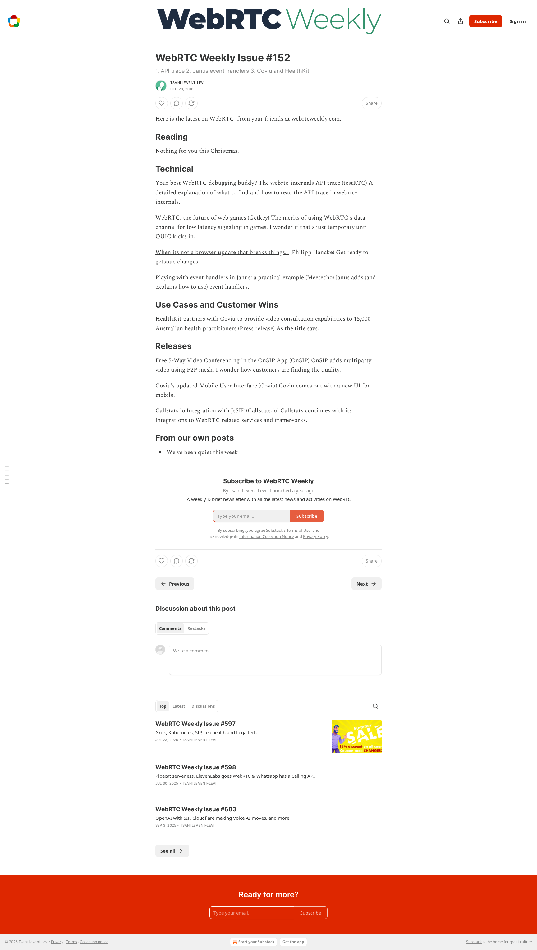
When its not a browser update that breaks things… (222, 252)
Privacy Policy (315, 536)
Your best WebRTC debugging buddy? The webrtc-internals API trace (247, 183)
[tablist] (182, 628)
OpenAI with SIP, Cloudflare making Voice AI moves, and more (222, 818)
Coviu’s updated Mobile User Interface (206, 385)
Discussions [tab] (203, 706)
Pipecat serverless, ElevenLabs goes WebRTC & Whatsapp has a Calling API (235, 776)
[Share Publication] (460, 21)
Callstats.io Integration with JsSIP (200, 410)
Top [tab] (162, 706)
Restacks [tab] (196, 628)
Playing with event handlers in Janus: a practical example (229, 277)
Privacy (57, 941)
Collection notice (94, 941)
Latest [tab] (178, 706)
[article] (268, 736)
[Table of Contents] (6, 475)
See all (168, 851)
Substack (474, 941)
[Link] (147, 137)
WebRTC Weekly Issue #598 (195, 767)
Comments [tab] (170, 628)
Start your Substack (256, 941)
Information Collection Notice (266, 536)
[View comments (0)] (176, 103)
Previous (179, 584)
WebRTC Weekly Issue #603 (195, 809)
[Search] (447, 21)
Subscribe (485, 21)
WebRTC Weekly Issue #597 (195, 723)
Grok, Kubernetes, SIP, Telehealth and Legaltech (206, 732)
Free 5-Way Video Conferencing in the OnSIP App (221, 360)
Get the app (293, 941)
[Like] (161, 103)
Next (362, 584)
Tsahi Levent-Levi (187, 83)
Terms (71, 941)
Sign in (518, 21)
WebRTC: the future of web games (200, 217)
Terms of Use (298, 530)
